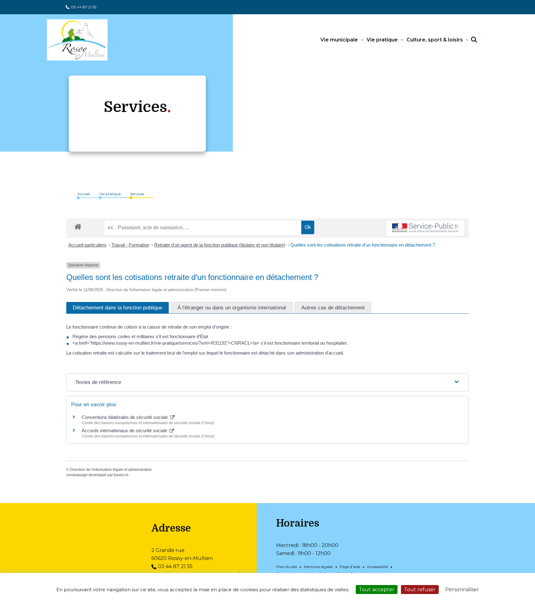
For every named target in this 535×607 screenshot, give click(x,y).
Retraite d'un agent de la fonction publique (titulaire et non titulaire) (219, 245)
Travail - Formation (130, 245)
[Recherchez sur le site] (468, 40)
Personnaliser (462, 589)
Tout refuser (420, 589)
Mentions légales (318, 566)
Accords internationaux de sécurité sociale (125, 430)
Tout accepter (376, 589)
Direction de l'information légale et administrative (111, 469)
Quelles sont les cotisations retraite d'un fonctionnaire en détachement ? (362, 245)
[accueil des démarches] (78, 225)
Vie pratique (382, 40)
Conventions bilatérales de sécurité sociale (125, 417)
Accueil (83, 194)
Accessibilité (377, 566)
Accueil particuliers (87, 245)
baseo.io (121, 475)
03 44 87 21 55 (83, 7)
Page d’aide (350, 566)
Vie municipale (339, 40)
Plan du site (286, 566)
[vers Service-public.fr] (425, 228)
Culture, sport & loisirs (435, 40)
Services (137, 194)
